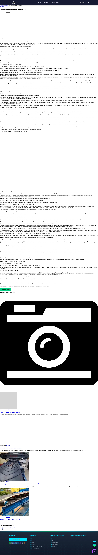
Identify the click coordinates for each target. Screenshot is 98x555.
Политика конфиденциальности (37, 546)
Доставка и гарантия (35, 548)
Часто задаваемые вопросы (56, 538)
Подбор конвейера (55, 544)
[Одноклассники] (24, 543)
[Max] (14, 543)
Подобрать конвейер (55, 2)
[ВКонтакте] (22, 543)
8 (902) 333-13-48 (85, 2)
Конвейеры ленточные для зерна (10, 519)
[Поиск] (80, 2)
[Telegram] (12, 543)
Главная (1, 5)
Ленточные (6, 5)
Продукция (33, 540)
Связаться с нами (54, 540)
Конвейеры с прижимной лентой (10, 412)
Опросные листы (54, 542)
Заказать (39, 2)
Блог (32, 542)
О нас (32, 538)
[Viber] (20, 543)
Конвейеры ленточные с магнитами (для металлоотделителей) (19, 484)
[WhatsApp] (10, 543)
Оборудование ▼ (46, 2)
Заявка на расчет (6, 289)
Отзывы (33, 544)
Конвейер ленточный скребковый (10, 448)
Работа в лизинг (54, 546)
